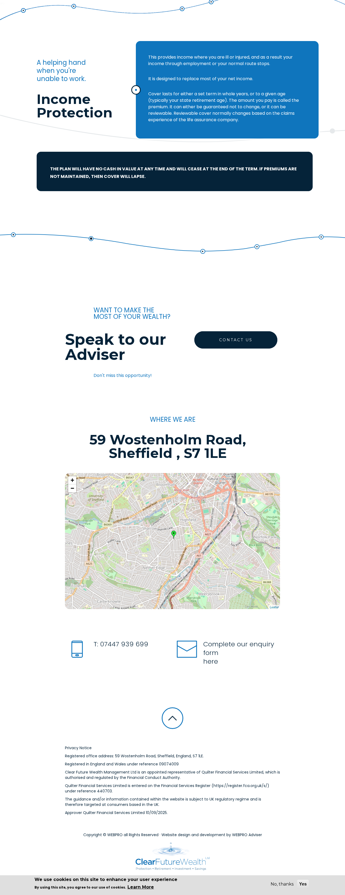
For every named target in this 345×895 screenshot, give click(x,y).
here (210, 661)
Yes (303, 884)
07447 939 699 (123, 644)
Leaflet (274, 607)
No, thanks (282, 884)
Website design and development (193, 834)
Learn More (140, 887)
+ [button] (72, 480)
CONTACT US (236, 339)
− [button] (72, 488)
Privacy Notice (78, 748)
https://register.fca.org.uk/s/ (240, 785)
